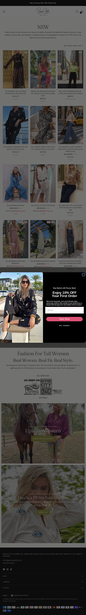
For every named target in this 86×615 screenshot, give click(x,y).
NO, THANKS (64, 325)
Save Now (64, 319)
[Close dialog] (83, 274)
